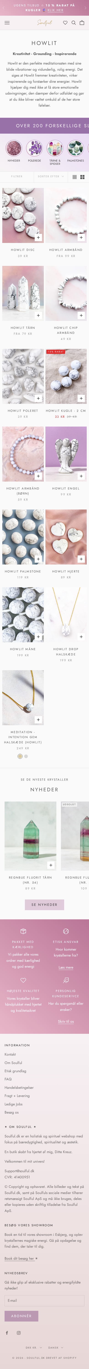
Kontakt (10, 1054)
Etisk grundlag (15, 1071)
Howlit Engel (66, 488)
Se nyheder (44, 904)
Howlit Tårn (23, 328)
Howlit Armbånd (66, 250)
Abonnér (21, 1316)
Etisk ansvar (66, 942)
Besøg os (11, 1112)
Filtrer (17, 176)
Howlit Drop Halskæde (66, 651)
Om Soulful (13, 1062)
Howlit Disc (23, 250)
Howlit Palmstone (23, 571)
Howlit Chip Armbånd (66, 330)
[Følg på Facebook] (7, 1333)
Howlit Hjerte (66, 571)
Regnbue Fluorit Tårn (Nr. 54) (30, 880)
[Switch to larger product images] (75, 177)
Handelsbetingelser (19, 1087)
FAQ (8, 1079)
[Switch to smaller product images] (82, 177)
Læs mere (66, 967)
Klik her (55, 10)
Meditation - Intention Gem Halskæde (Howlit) (23, 737)
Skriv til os (66, 1021)
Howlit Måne (23, 649)
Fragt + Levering (17, 1095)
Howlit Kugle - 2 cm (66, 411)
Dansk (53, 1347)
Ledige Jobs (13, 1104)
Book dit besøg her (20, 1258)
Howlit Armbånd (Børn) (23, 491)
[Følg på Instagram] (18, 1333)
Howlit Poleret (23, 411)
